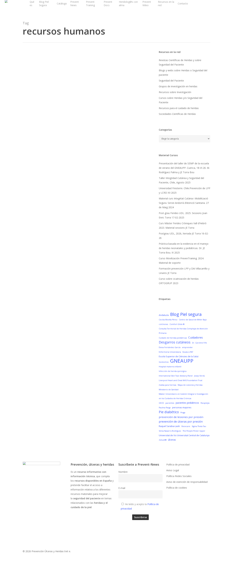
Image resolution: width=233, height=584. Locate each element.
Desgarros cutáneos (175, 342)
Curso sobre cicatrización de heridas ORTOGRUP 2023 (179, 281)
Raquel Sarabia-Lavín (169, 426)
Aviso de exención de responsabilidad (187, 481)
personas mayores (181, 407)
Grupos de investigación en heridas (178, 86)
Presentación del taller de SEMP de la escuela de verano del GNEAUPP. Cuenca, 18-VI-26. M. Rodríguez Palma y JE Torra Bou (184, 168)
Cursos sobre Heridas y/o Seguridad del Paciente (180, 100)
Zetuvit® (162, 440)
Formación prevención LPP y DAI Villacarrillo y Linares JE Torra (184, 271)
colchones (163, 324)
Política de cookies (176, 487)
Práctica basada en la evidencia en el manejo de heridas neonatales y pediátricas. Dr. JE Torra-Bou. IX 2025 (183, 248)
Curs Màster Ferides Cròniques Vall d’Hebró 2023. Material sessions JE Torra (182, 225)
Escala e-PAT (188, 352)
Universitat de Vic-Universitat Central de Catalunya (184, 435)
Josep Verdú (199, 376)
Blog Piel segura (186, 314)
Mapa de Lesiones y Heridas (190, 385)
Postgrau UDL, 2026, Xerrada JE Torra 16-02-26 (184, 236)
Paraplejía (205, 403)
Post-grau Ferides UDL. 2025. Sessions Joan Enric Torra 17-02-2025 (183, 215)
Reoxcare (185, 426)
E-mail (121, 488)
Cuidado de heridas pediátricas (173, 338)
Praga (182, 412)
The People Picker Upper (194, 431)
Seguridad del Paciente (171, 80)
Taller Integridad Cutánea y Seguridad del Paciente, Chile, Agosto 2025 (181, 180)
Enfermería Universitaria (170, 352)
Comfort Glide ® (177, 324)
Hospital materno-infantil (170, 366)
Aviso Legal (172, 470)
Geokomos (164, 362)
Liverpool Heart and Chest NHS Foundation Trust (180, 380)
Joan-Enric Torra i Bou (49, 145)
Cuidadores (195, 337)
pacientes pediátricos (187, 402)
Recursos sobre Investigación (175, 92)
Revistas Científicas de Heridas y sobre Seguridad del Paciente (180, 62)
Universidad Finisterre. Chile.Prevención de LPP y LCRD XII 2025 (184, 190)
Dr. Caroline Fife (199, 343)
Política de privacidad (178, 464)
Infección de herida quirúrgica (172, 371)
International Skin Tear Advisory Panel (176, 376)
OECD (161, 403)
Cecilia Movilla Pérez (168, 319)
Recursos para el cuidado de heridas (179, 108)
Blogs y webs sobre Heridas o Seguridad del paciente (183, 72)
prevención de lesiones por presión (181, 417)
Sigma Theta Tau (199, 426)
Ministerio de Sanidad (168, 389)
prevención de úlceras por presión (181, 421)
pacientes (169, 403)
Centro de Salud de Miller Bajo (193, 319)
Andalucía (164, 315)
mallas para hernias (167, 385)
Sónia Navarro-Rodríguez (170, 431)
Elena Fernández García (169, 347)
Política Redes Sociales (179, 476)
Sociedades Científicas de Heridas (177, 114)
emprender (187, 347)
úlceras (172, 439)
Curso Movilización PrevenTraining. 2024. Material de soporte (181, 260)
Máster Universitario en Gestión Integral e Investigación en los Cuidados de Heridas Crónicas (183, 396)
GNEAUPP (181, 361)
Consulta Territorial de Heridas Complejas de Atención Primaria (183, 330)
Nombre (123, 471)
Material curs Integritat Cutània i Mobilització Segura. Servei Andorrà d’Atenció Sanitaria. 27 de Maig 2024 (184, 203)
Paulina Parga (165, 407)
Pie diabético (169, 412)
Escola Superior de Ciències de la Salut (178, 356)
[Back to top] (116, 582)
